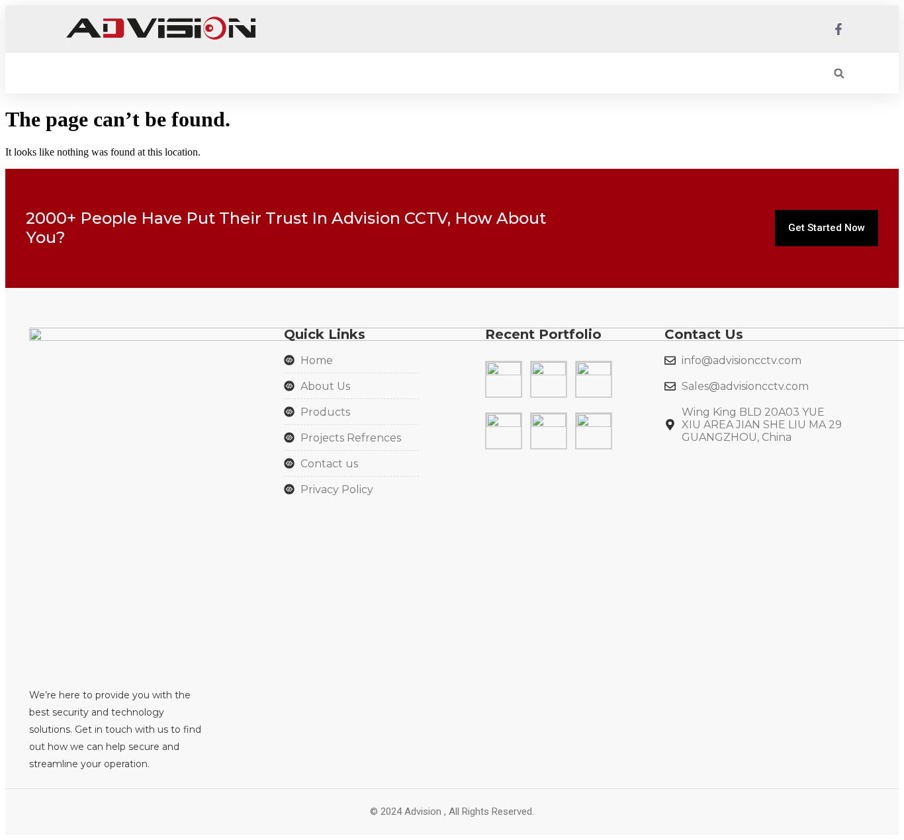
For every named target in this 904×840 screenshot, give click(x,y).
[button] (839, 73)
